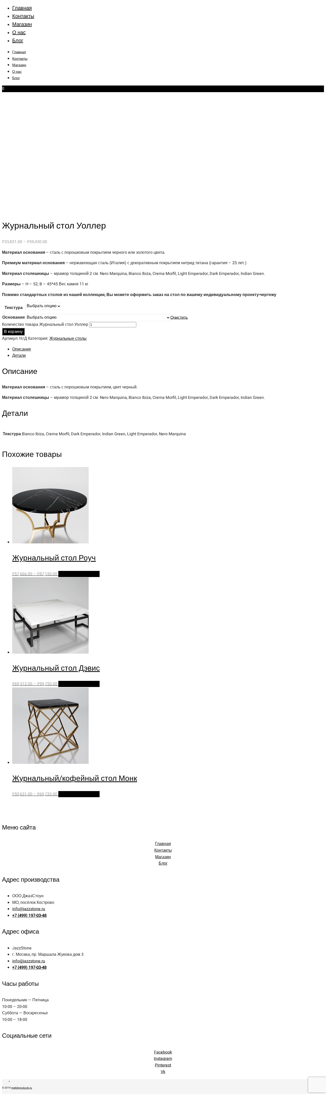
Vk (163, 1072)
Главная (22, 8)
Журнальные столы (68, 338)
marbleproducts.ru (21, 1088)
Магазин (22, 24)
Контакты (23, 16)
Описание (21, 349)
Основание (13, 317)
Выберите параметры (79, 574)
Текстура (14, 308)
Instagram (163, 1059)
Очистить (179, 317)
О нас (19, 32)
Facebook (163, 1052)
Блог (17, 40)
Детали (19, 356)
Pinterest (163, 1065)
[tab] (168, 349)
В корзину (13, 332)
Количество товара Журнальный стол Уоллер (45, 324)
